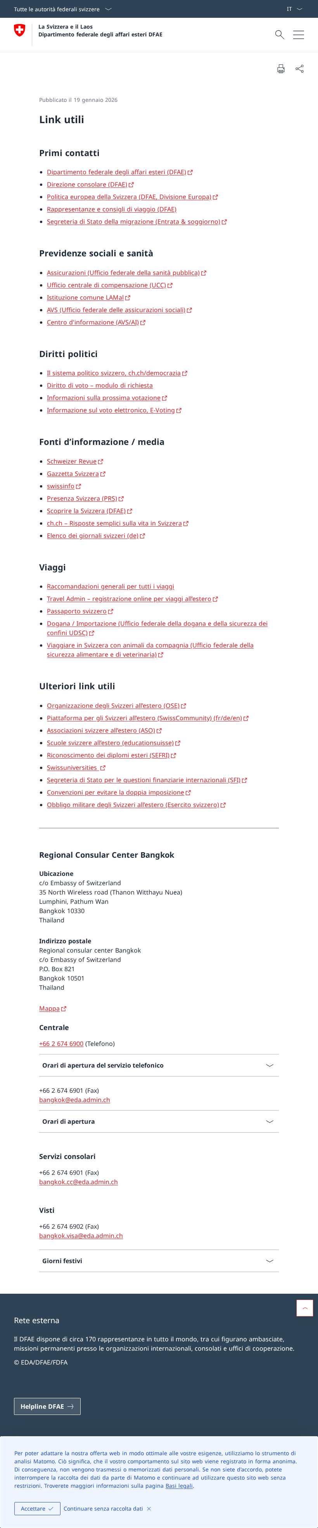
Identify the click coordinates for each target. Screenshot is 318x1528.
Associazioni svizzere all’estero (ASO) (101, 730)
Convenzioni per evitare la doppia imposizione (115, 792)
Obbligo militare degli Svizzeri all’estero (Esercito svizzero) (133, 804)
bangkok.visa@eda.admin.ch (81, 1235)
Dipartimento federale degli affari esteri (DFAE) (116, 172)
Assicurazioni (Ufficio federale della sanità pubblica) (123, 272)
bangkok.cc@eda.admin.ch (78, 1182)
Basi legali (179, 1485)
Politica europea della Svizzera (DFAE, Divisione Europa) (129, 196)
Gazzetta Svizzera (73, 473)
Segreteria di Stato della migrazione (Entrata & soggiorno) (133, 221)
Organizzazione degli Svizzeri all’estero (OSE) (113, 705)
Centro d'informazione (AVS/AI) (93, 322)
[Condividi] (299, 68)
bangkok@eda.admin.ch (74, 1099)
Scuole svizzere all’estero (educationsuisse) (110, 742)
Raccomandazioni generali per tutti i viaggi (110, 586)
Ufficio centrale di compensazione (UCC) (106, 285)
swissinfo (60, 486)
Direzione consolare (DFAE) (87, 184)
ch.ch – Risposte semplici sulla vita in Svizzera (114, 523)
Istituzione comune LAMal (85, 297)
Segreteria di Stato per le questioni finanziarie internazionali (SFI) (143, 780)
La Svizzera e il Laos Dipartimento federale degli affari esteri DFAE (100, 30)
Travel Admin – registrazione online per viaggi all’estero (129, 598)
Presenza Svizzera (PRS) (82, 498)
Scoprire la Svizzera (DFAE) (86, 510)
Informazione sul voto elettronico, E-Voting (111, 410)
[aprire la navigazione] (298, 35)
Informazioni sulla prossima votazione (104, 397)
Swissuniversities (73, 767)
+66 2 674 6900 (61, 1043)
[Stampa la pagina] (280, 68)
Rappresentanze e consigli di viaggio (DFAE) (111, 209)
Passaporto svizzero (77, 611)
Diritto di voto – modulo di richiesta (100, 385)
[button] (304, 1308)
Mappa (49, 1008)
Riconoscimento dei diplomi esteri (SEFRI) (108, 755)
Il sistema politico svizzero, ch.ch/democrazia (114, 373)
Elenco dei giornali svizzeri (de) (92, 535)
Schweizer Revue (72, 461)
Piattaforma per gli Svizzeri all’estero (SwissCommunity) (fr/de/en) (144, 718)
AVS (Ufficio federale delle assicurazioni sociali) (116, 310)
